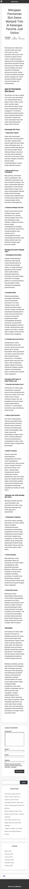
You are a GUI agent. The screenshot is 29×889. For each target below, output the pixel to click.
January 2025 (9, 857)
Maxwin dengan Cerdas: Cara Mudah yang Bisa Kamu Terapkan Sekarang (14, 814)
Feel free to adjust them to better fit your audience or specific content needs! (13, 796)
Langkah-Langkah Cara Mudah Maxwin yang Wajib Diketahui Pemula (13, 831)
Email (7, 755)
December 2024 (9, 860)
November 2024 (9, 862)
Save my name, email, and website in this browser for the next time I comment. (13, 765)
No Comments (21, 38)
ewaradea (14, 39)
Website (7, 760)
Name (7, 749)
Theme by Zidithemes (14, 886)
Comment (8, 731)
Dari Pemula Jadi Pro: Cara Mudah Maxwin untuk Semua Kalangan (13, 822)
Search (24, 782)
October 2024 (9, 865)
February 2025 (9, 854)
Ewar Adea (14, 1)
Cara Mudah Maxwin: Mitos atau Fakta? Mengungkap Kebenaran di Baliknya (14, 805)
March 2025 (8, 851)
